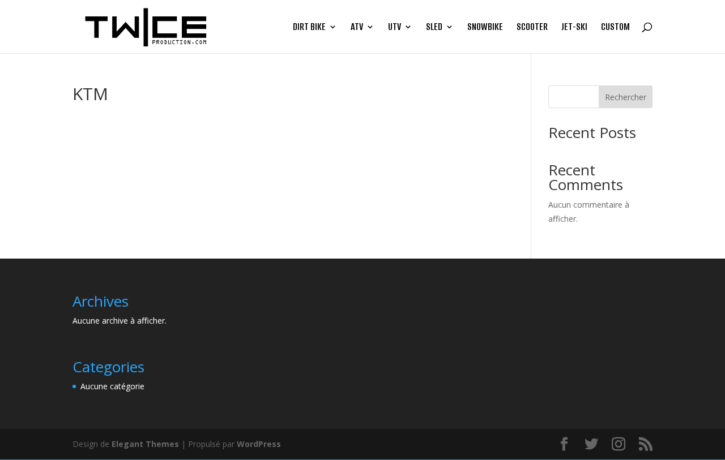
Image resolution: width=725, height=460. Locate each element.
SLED (434, 28)
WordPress (259, 443)
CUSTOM (615, 28)
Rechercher (625, 97)
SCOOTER (532, 28)
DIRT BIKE (309, 28)
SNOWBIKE (485, 28)
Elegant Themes (145, 443)
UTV (394, 28)
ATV (357, 28)
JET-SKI (574, 28)
